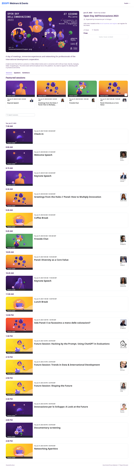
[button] (95, 30)
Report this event (124, 465)
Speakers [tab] (17, 73)
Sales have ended (106, 37)
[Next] (125, 94)
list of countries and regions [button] (108, 23)
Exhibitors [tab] (26, 73)
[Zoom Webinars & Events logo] (15, 3)
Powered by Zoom (10, 465)
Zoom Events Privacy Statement (110, 465)
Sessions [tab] (9, 73)
